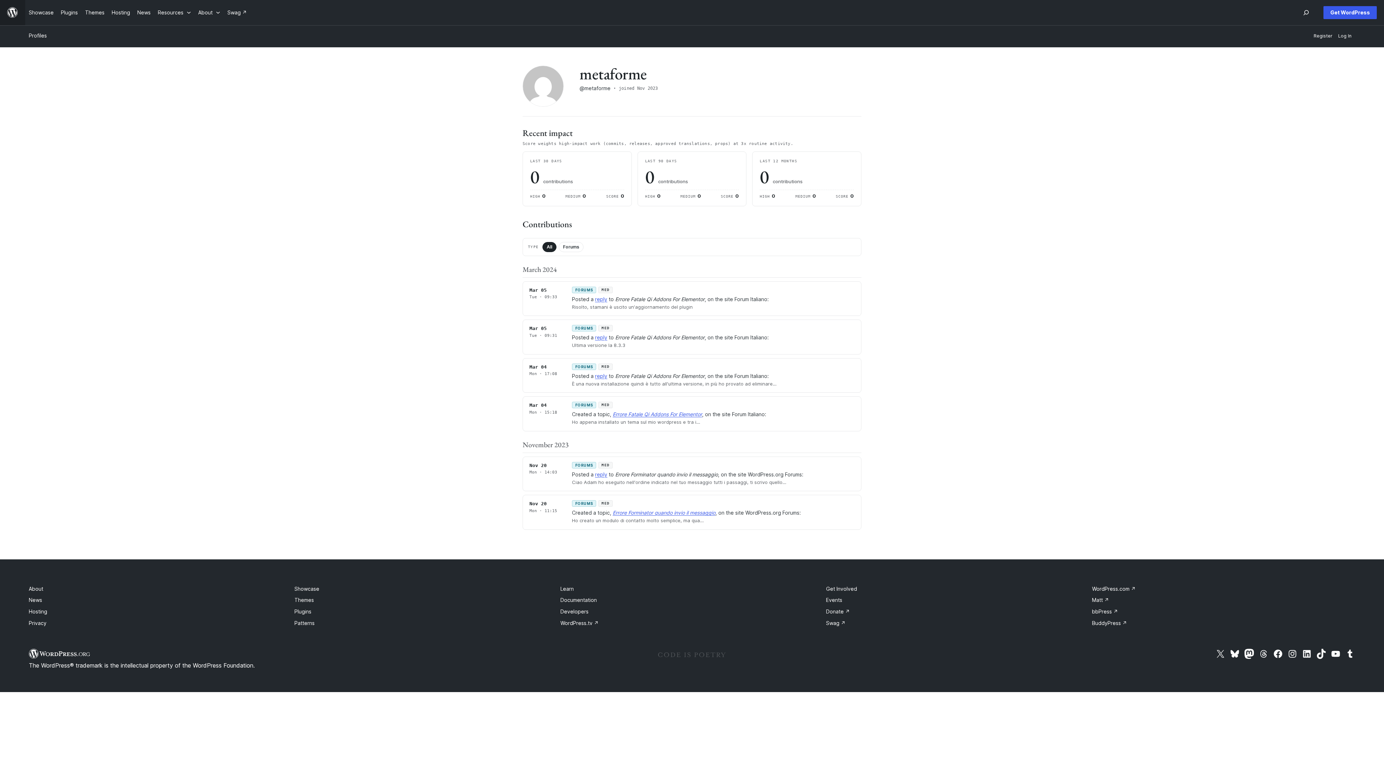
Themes (304, 600)
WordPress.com (1114, 589)
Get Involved (841, 589)
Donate (838, 611)
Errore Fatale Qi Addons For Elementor (657, 414)
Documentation (578, 600)
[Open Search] (1306, 12)
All (549, 247)
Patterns (304, 623)
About (36, 589)
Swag (836, 623)
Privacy (37, 623)
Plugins (302, 611)
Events (834, 600)
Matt (1100, 600)
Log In (1345, 36)
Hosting (38, 611)
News (35, 600)
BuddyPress (1109, 623)
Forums (571, 247)
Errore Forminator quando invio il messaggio (664, 513)
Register (1323, 36)
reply (601, 299)
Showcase (306, 589)
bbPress (1105, 611)
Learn (567, 589)
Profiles (38, 35)
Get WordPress (1350, 12)
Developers (574, 611)
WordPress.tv (579, 623)
